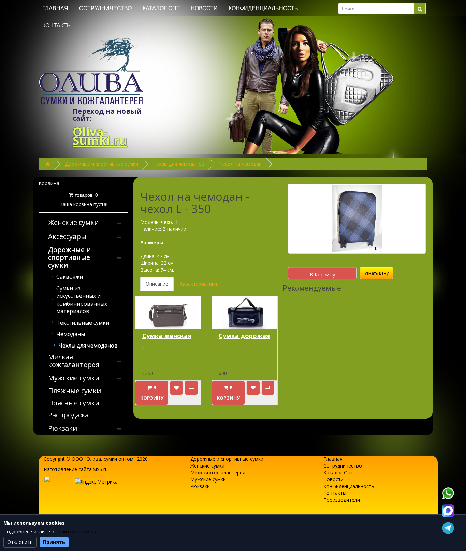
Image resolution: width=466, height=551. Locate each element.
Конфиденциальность (263, 8)
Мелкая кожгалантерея (217, 472)
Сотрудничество (105, 8)
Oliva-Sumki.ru (100, 136)
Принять (54, 542)
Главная (55, 8)
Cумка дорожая (244, 336)
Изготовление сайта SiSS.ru (76, 469)
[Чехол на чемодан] (357, 219)
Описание (157, 283)
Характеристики (198, 283)
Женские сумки (207, 465)
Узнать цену (376, 273)
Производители (341, 499)
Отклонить (20, 542)
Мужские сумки (208, 479)
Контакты (57, 25)
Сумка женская (166, 336)
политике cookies (76, 531)
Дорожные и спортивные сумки (101, 163)
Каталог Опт (161, 8)
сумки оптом (118, 459)
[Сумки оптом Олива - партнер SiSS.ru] (59, 481)
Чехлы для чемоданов (178, 163)
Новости (204, 8)
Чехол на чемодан (240, 163)
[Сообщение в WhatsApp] (448, 493)
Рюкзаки (200, 486)
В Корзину (322, 274)
